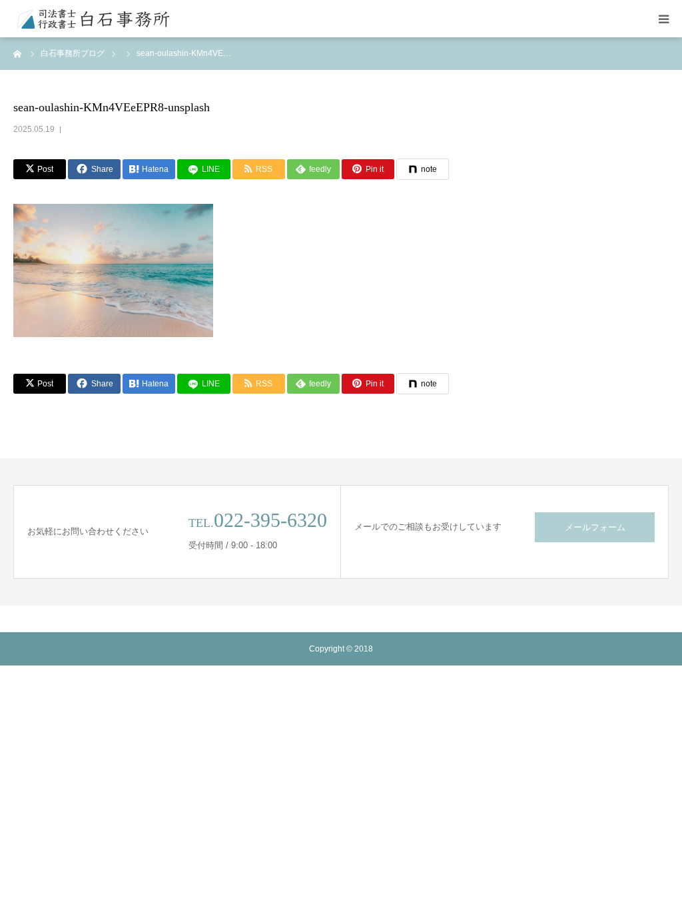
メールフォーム (595, 527)
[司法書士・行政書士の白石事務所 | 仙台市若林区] (93, 18)
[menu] (663, 18)
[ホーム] (18, 53)
